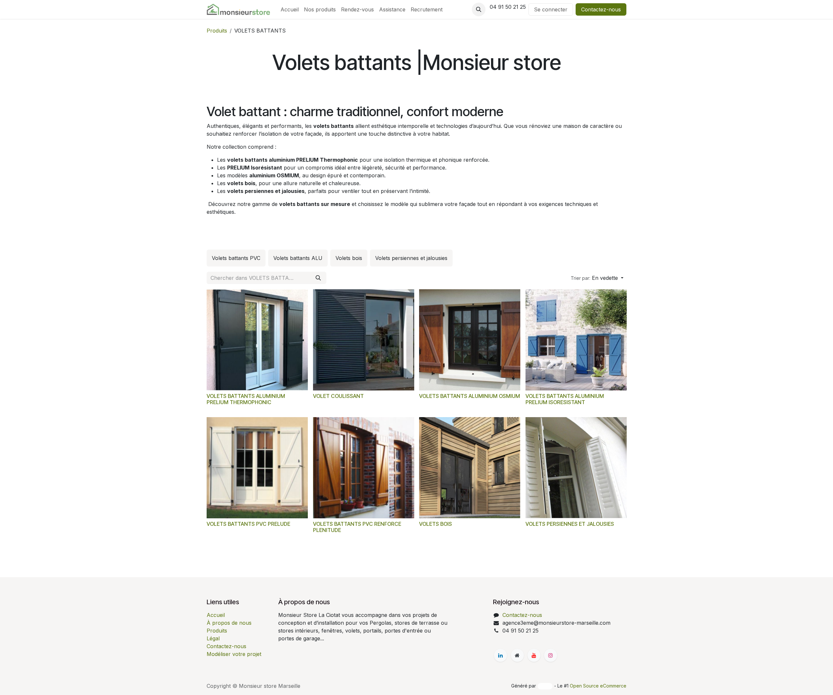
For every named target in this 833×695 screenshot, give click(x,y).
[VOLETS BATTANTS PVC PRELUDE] (257, 467)
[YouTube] (533, 655)
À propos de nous (229, 623)
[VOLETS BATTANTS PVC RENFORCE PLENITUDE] (363, 467)
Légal (213, 638)
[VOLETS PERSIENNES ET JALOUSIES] (576, 467)
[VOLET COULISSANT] (363, 339)
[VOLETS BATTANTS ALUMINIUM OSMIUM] (469, 339)
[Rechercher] (318, 278)
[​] (500, 655)
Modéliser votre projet (234, 654)
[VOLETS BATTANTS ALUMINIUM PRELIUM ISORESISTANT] (576, 339)
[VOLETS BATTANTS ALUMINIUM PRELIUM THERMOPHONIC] (257, 339)
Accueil (216, 615)
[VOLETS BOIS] (469, 467)
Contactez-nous (601, 9)
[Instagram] (550, 655)
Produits (217, 30)
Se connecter (550, 9)
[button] (478, 9)
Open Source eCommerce (598, 685)
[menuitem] (289, 9)
